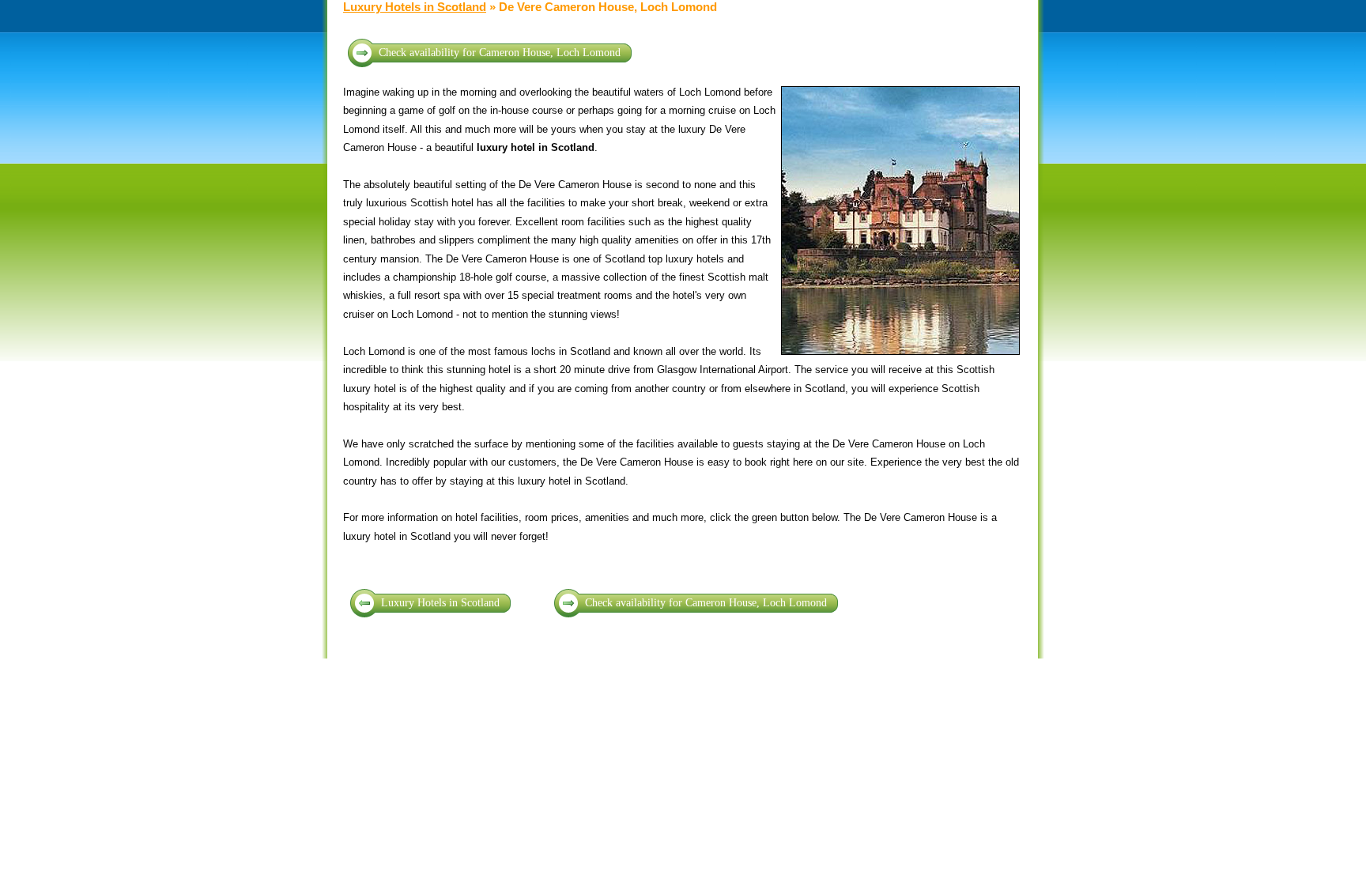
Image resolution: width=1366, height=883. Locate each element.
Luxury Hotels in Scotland (414, 6)
